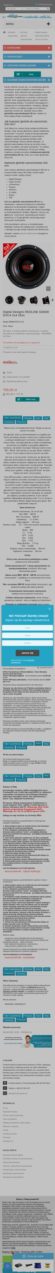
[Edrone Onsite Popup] (27, 636)
